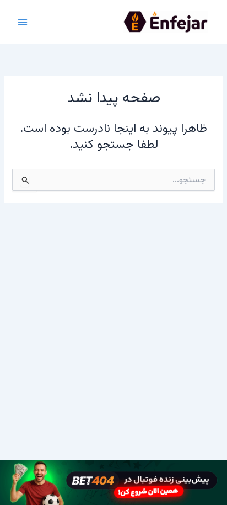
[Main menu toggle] (22, 22)
